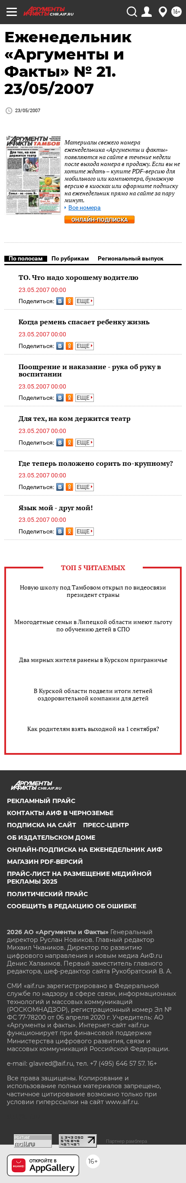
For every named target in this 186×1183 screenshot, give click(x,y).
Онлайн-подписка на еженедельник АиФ (84, 850)
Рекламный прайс (41, 801)
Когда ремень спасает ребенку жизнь (84, 321)
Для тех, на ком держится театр (75, 418)
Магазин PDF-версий (45, 862)
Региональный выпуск (131, 258)
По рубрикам (70, 258)
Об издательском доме (51, 837)
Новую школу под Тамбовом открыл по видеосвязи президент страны (93, 591)
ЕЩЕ (84, 301)
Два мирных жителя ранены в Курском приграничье (93, 659)
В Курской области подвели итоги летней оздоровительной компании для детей (93, 694)
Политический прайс (47, 894)
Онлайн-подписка (99, 220)
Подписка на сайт (41, 825)
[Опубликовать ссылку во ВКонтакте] (60, 301)
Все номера (84, 207)
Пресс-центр (106, 825)
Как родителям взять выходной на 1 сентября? (93, 728)
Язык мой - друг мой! (56, 507)
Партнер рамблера (126, 1141)
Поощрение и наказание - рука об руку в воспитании (90, 370)
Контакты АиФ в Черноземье (60, 813)
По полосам (26, 258)
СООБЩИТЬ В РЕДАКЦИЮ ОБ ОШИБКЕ (71, 906)
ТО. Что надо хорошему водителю (78, 277)
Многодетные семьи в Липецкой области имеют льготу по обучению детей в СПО (93, 625)
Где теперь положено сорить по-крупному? (96, 463)
